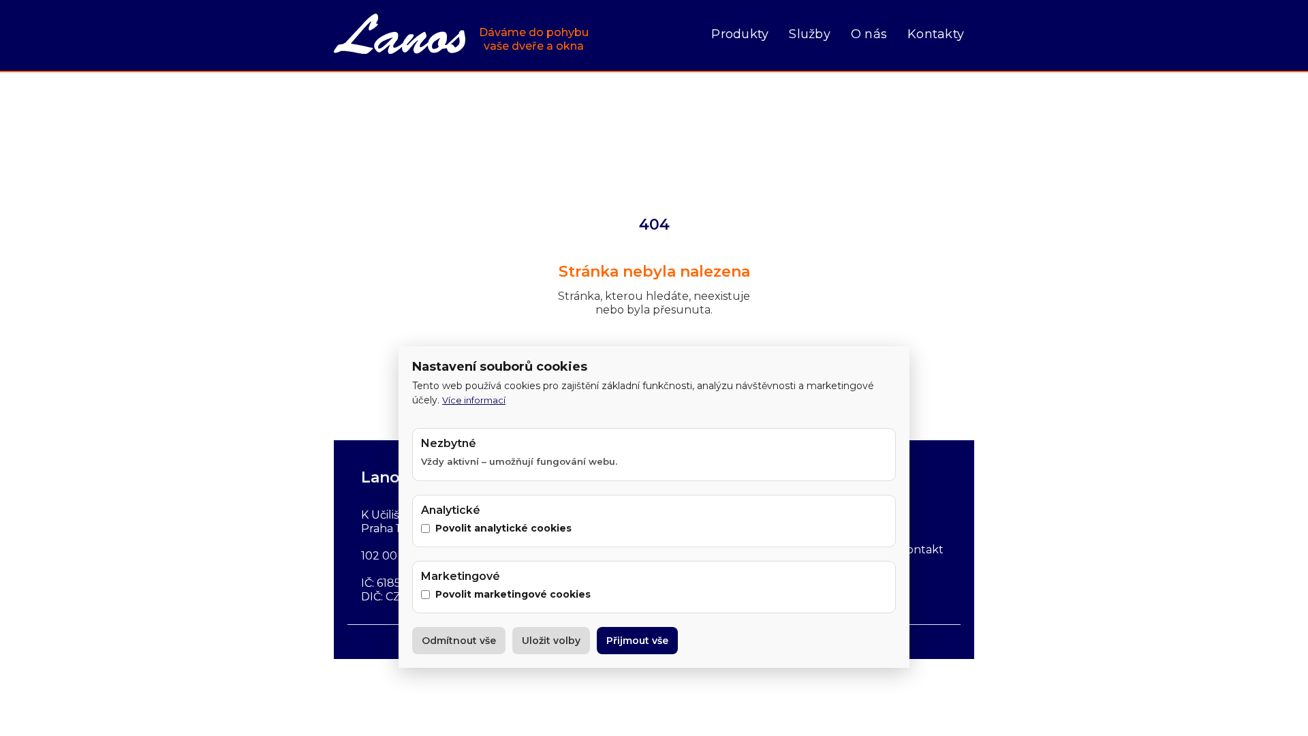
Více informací (473, 400)
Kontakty (935, 34)
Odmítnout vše (459, 640)
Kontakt (921, 549)
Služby (809, 34)
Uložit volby (551, 640)
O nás (869, 34)
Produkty (739, 34)
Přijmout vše (637, 640)
